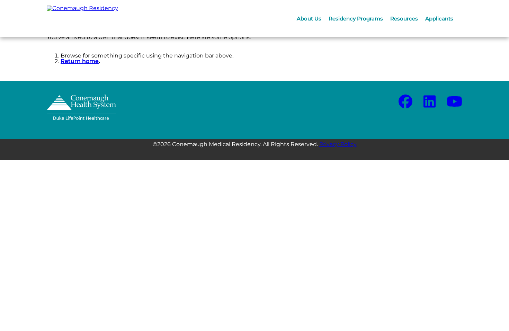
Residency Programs (356, 18)
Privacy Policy (338, 144)
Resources (404, 18)
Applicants (439, 18)
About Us (309, 18)
